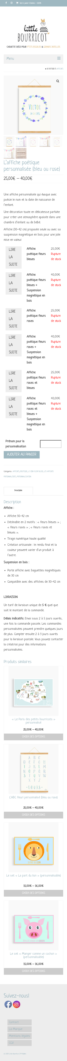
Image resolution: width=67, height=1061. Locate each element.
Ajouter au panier (21, 455)
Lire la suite (13, 257)
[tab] (18, 490)
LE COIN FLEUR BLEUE (35, 472)
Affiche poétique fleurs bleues (36, 254)
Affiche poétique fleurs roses (36, 316)
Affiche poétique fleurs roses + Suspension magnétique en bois (36, 349)
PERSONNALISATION (24, 477)
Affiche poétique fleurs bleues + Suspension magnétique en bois (36, 288)
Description (18, 490)
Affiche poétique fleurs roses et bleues (36, 380)
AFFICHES (60, 69)
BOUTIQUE (23, 472)
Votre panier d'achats (30, 3)
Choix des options (33, 736)
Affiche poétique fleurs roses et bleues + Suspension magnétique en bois (36, 414)
